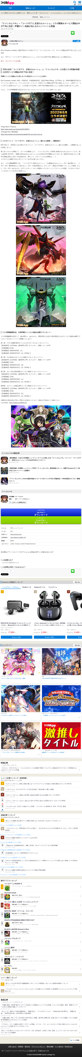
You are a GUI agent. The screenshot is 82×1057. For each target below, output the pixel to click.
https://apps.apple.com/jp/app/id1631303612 (15, 129)
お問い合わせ (12, 1046)
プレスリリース (43, 13)
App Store (41, 512)
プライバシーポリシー (38, 1046)
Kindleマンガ (26, 587)
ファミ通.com (59, 1046)
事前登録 (35, 17)
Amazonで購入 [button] (16, 637)
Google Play (41, 520)
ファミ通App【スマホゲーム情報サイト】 (13, 13)
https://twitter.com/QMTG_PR (18, 403)
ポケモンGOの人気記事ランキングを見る (12, 867)
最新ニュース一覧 (32, 13)
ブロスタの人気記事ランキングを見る (11, 842)
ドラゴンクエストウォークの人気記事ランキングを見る (16, 834)
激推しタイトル (45, 17)
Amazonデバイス (39, 587)
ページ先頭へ (76, 1040)
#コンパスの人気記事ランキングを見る (12, 825)
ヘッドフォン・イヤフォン (10, 587)
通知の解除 (50, 1046)
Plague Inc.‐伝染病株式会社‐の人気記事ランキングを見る (16, 850)
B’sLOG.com (69, 1046)
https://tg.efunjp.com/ (16, 534)
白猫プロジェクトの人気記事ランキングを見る (14, 857)
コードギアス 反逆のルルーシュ (10, 562)
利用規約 (20, 1046)
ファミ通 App (7, 3)
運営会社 (27, 1046)
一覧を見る (77, 582)
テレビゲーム (52, 587)
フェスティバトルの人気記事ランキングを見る (14, 874)
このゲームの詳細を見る (19, 502)
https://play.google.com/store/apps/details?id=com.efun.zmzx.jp (21, 134)
